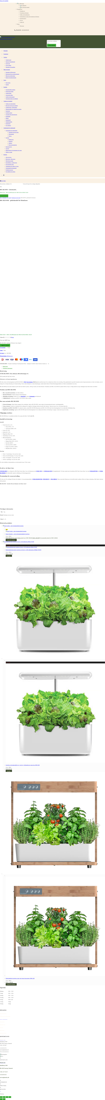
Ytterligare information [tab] (7, 368)
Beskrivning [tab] (5, 366)
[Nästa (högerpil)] (4, 1099)
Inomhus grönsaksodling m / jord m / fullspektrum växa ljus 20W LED (23, 765)
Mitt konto (22, 25)
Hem (1, 197)
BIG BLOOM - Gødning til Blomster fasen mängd (10, 343)
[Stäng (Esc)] (10, 1097)
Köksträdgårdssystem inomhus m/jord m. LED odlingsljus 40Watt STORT (23, 549)
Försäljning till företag (24, 12)
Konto (18, 24)
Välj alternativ (4, 195)
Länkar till (22, 22)
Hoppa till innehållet (4, 0)
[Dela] (7, 1097)
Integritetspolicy (23, 18)
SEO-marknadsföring (4, 1051)
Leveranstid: (2, 347)
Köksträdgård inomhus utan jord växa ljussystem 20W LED (20, 978)
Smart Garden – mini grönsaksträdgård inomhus (17, 534)
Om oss (21, 20)
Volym (1, 337)
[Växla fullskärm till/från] (4, 1097)
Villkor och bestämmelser (25, 14)
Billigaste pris (10, 356)
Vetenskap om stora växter (15, 197)
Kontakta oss (19, 9)
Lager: (1, 350)
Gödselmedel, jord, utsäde (6, 197)
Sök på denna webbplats (52, 41)
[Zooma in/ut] (1, 1097)
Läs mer (8, 555)
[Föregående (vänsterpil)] (1, 1099)
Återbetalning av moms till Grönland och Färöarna (29, 16)
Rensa (12, 337)
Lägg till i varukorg (5, 345)
